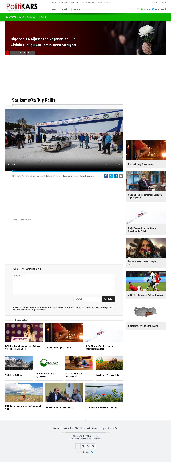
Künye (94, 428)
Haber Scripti (83, 452)
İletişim (102, 428)
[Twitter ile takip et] (83, 446)
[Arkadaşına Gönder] (121, 176)
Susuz (107, 2)
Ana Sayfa (56, 428)
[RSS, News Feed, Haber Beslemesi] (88, 446)
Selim (100, 2)
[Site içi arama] (92, 446)
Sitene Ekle (113, 428)
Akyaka (54, 2)
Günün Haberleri (82, 428)
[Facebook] (106, 176)
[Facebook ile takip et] (78, 446)
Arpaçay (64, 2)
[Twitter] (111, 176)
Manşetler (68, 428)
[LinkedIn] (116, 176)
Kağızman (80, 2)
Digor (72, 2)
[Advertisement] (64, 76)
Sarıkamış (91, 2)
